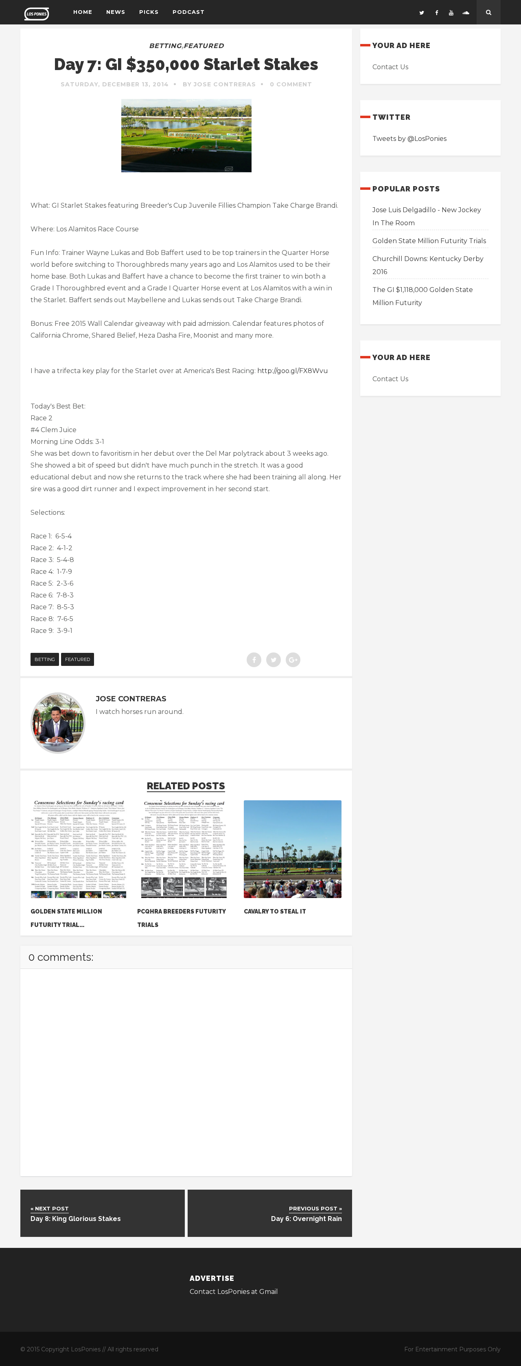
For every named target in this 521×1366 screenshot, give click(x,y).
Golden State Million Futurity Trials (429, 241)
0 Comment (291, 84)
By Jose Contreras (219, 84)
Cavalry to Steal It (275, 911)
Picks (149, 12)
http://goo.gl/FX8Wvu (292, 371)
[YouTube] (451, 12)
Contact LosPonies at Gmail (234, 1292)
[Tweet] (273, 659)
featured (204, 46)
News (115, 12)
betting (165, 46)
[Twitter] (422, 12)
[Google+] (293, 659)
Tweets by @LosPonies (409, 139)
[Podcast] (466, 12)
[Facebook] (436, 12)
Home (82, 12)
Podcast (189, 12)
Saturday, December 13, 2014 (115, 84)
